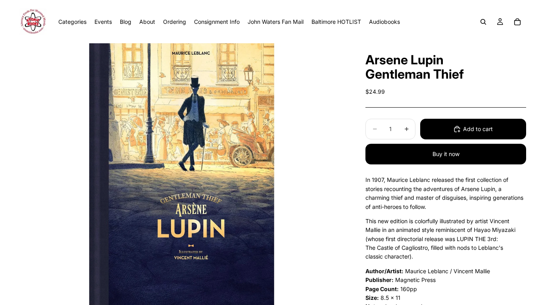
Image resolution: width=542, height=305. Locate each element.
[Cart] (517, 22)
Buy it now (445, 154)
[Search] (483, 22)
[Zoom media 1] (181, 174)
